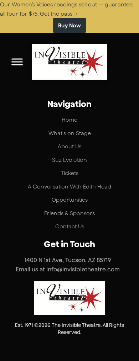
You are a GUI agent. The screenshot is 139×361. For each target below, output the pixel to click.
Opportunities (70, 200)
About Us (69, 146)
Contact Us (69, 226)
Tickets (69, 173)
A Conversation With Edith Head (69, 187)
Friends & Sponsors (69, 213)
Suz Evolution (69, 160)
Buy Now (69, 25)
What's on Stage (69, 133)
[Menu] (17, 62)
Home (69, 120)
